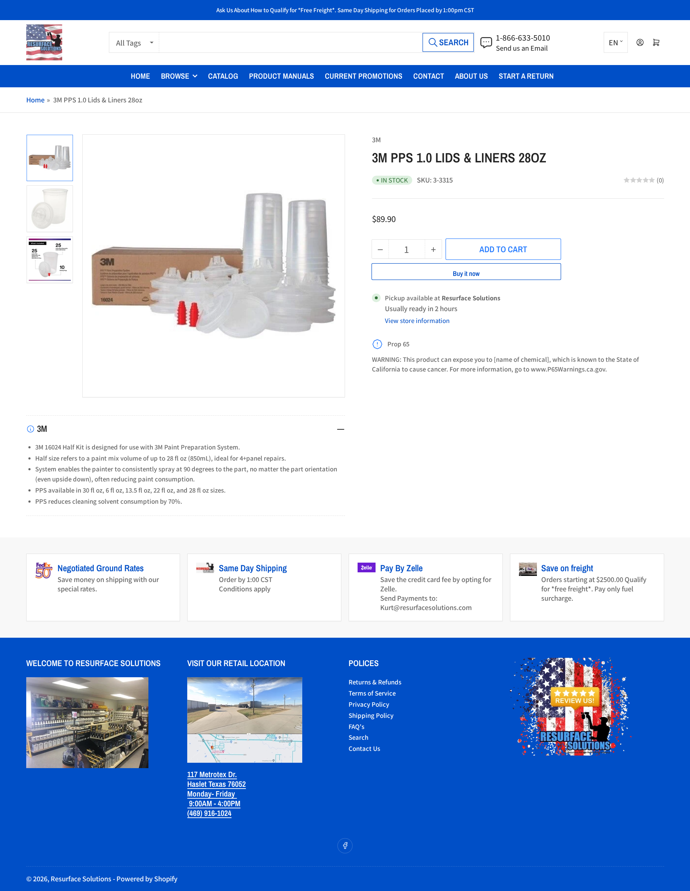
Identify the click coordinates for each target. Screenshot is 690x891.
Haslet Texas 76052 (216, 784)
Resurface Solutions (81, 878)
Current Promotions (363, 76)
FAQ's (356, 726)
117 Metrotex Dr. (212, 774)
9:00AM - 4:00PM (213, 803)
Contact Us (364, 748)
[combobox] (317, 42)
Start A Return (526, 76)
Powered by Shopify (147, 878)
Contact (428, 76)
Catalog (223, 76)
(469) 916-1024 (209, 813)
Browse (175, 76)
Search (358, 737)
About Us (471, 76)
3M (376, 139)
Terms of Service (372, 693)
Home (140, 76)
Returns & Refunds (375, 682)
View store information (417, 320)
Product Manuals (281, 76)
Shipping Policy (371, 715)
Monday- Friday (212, 793)
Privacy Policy (369, 704)
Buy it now (466, 273)
